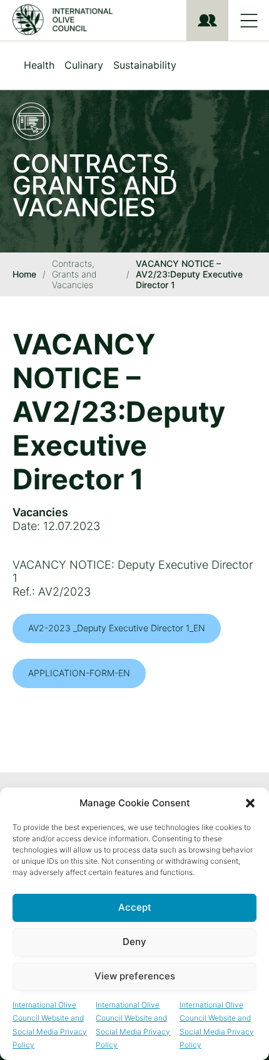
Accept (134, 907)
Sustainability (144, 65)
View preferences (134, 976)
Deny (134, 942)
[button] (250, 803)
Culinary (83, 65)
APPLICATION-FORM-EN (79, 673)
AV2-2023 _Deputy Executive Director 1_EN (116, 627)
